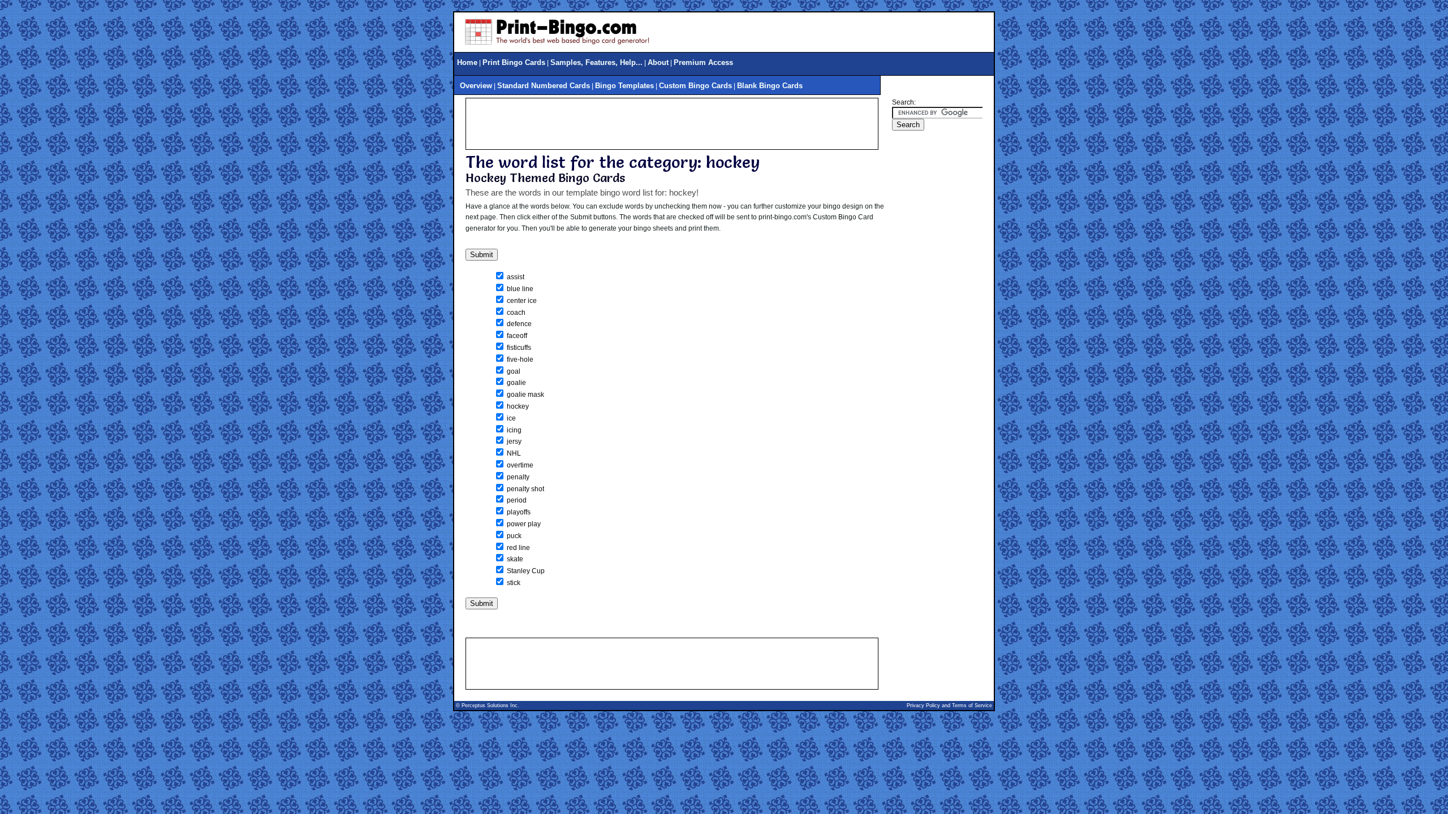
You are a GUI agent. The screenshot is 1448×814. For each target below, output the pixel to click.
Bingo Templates (624, 85)
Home (467, 62)
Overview (476, 85)
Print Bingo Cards (513, 62)
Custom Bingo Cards (695, 85)
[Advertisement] (672, 123)
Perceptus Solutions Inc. (490, 705)
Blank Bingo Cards (770, 85)
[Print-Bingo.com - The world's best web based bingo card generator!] (557, 47)
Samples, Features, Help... (596, 62)
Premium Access (703, 62)
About (658, 62)
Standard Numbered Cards (543, 85)
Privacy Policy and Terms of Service (949, 705)
